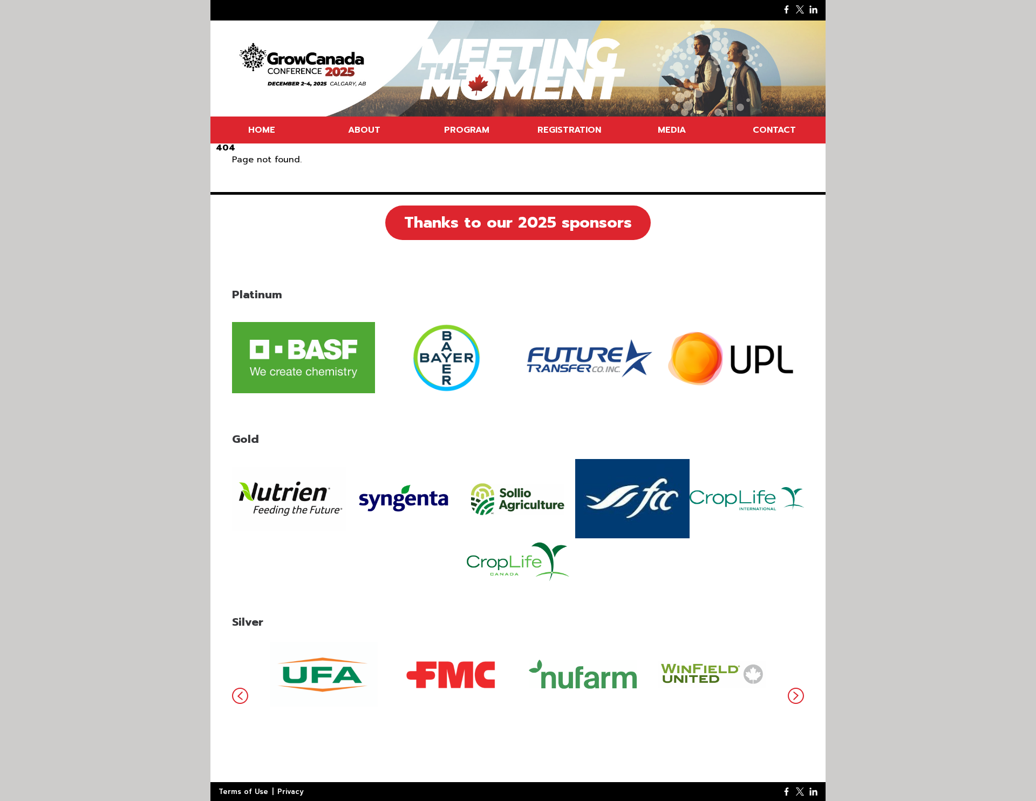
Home (261, 130)
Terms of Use (243, 791)
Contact (774, 130)
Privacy (290, 791)
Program (466, 130)
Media (672, 130)
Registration (569, 130)
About (364, 130)
